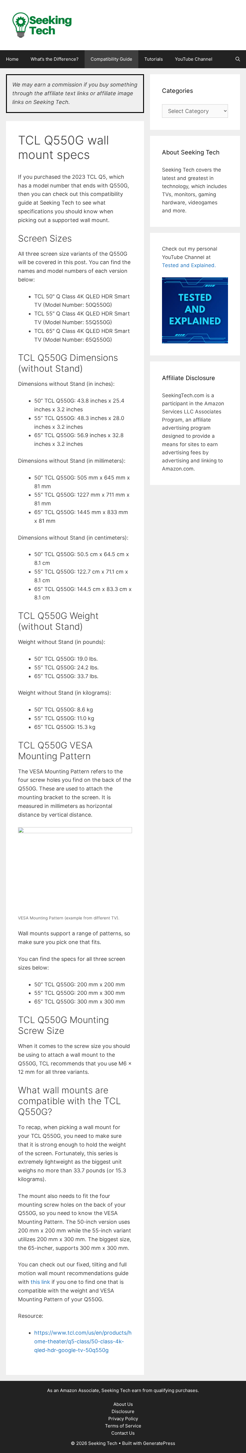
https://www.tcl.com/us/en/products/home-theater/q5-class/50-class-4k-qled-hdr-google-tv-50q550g (83, 1341)
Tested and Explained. (189, 265)
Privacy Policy (123, 1418)
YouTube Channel (193, 59)
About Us (123, 1404)
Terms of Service (123, 1426)
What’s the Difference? (55, 59)
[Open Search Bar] (238, 59)
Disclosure (123, 1411)
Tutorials (153, 59)
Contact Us (123, 1433)
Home (12, 59)
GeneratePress (159, 1443)
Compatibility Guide (111, 59)
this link (40, 1282)
